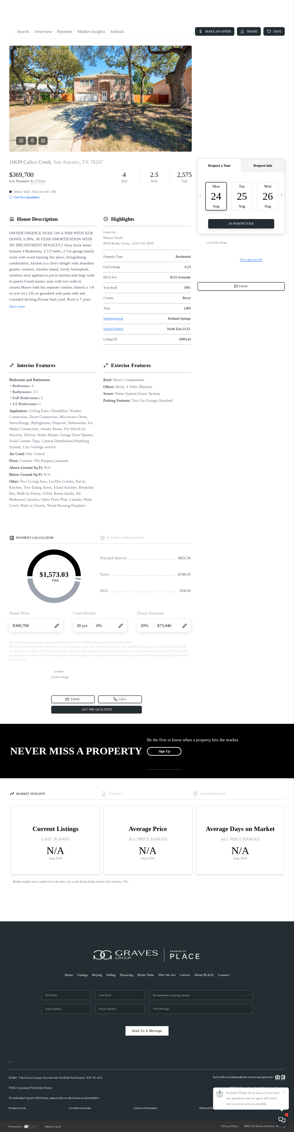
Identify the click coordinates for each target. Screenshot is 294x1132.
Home (69, 975)
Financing (126, 975)
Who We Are (167, 975)
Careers (185, 975)
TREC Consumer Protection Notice (30, 1087)
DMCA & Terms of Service (259, 1126)
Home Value (146, 975)
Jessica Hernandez (145, 1108)
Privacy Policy (229, 1126)
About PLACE (204, 975)
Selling (111, 975)
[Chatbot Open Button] (282, 1120)
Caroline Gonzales (80, 1108)
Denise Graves (17, 1108)
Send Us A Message (147, 1031)
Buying (97, 975)
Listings (82, 975)
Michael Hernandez (211, 1108)
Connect (223, 975)
